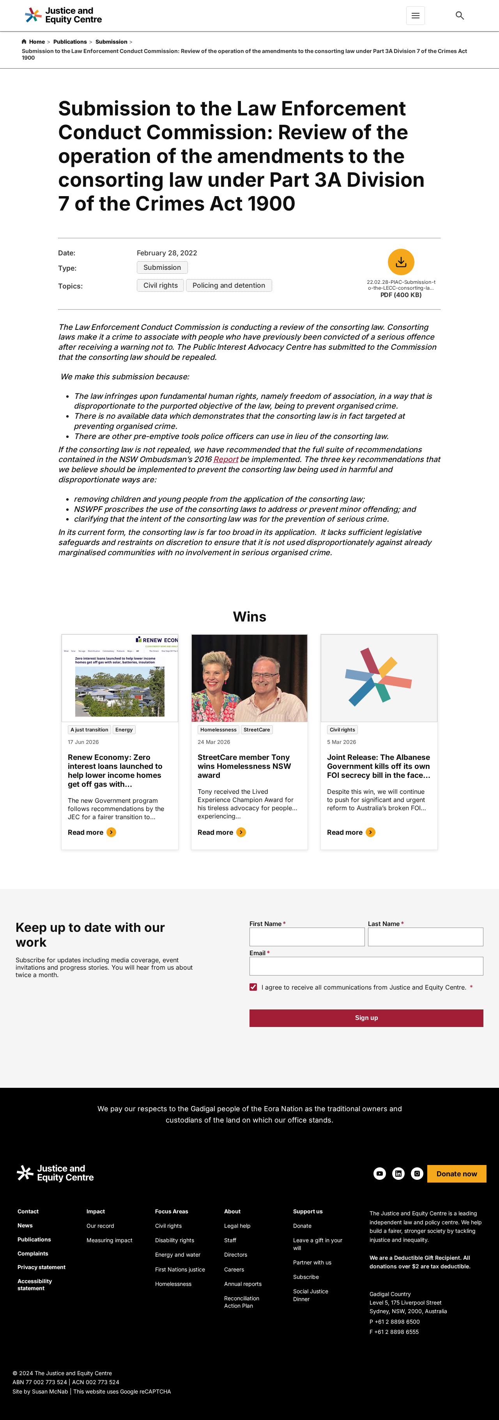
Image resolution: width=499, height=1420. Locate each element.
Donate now (457, 1174)
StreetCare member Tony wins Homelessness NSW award (244, 766)
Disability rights (174, 1240)
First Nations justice (180, 1269)
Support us (308, 1211)
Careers (234, 1269)
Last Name (384, 924)
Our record (100, 1225)
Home (37, 41)
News (25, 1225)
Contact (28, 1211)
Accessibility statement (35, 1284)
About (232, 1211)
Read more (85, 832)
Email (257, 953)
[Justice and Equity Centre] (63, 16)
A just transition (89, 730)
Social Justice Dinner (310, 1295)
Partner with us (312, 1262)
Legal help (237, 1225)
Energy (124, 730)
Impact (96, 1211)
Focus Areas (171, 1211)
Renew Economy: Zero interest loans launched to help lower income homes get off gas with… (115, 770)
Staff (230, 1240)
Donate (302, 1225)
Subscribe (306, 1276)
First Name (265, 924)
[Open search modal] (460, 15)
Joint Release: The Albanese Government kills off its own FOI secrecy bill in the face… (378, 766)
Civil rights (160, 285)
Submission (111, 41)
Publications (70, 41)
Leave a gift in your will (317, 1244)
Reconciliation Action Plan (241, 1302)
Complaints (33, 1253)
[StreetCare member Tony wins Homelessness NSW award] (250, 678)
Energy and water (177, 1254)
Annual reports (243, 1283)
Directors (235, 1254)
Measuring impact (110, 1240)
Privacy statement (41, 1267)
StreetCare (257, 730)
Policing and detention (229, 285)
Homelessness (218, 730)
